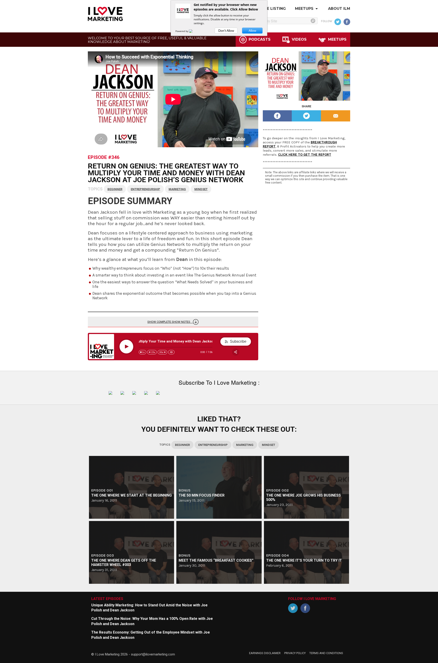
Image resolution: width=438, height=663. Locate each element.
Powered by (182, 31)
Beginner (114, 189)
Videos (299, 39)
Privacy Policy (295, 653)
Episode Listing (269, 9)
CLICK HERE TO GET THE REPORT (304, 155)
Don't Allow (226, 30)
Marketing (177, 189)
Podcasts (259, 39)
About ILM (339, 9)
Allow (252, 30)
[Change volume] (171, 352)
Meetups (304, 9)
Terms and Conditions (326, 653)
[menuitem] (339, 10)
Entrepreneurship (145, 189)
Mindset (201, 189)
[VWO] (193, 31)
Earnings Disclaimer (265, 653)
